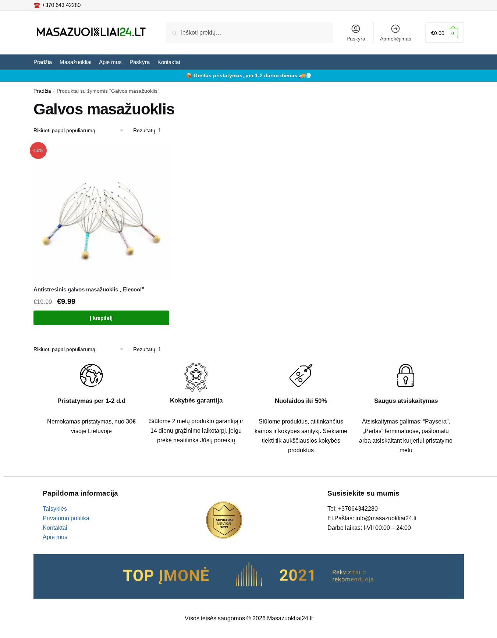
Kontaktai (55, 528)
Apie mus (55, 537)
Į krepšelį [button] (101, 318)
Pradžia (42, 91)
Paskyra (356, 39)
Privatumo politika (66, 518)
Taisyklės (55, 509)
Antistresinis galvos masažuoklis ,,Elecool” (89, 289)
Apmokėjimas (395, 39)
